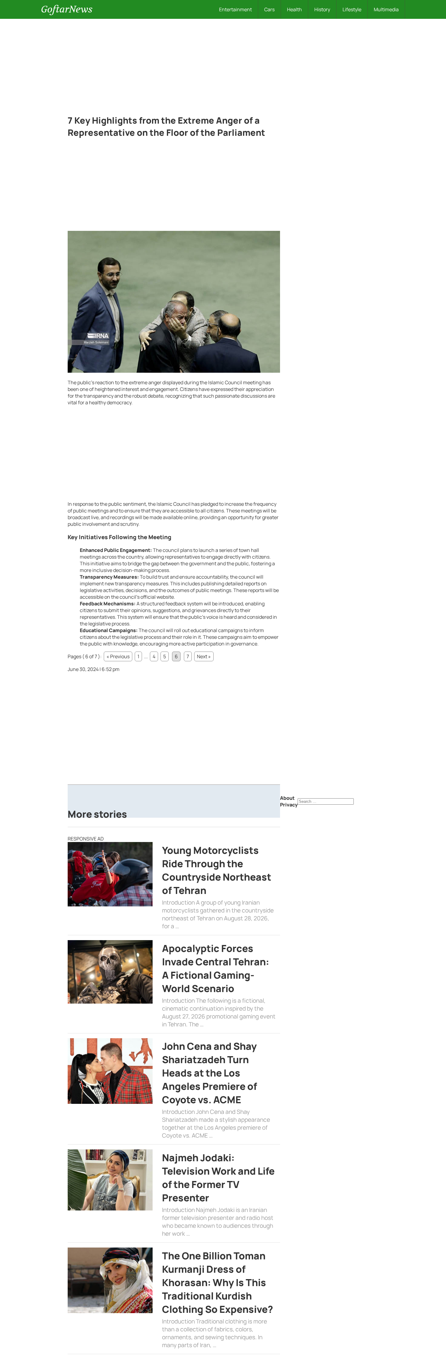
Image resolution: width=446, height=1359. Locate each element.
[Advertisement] (223, 64)
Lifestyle (352, 9)
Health (294, 9)
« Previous (118, 656)
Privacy (289, 804)
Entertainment (235, 9)
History (322, 9)
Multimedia (386, 9)
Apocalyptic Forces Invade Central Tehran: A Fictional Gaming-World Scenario (215, 968)
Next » (204, 656)
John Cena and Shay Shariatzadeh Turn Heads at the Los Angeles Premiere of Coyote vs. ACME (209, 1072)
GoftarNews (67, 9)
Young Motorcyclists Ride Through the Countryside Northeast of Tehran (216, 870)
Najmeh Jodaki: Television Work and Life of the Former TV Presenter (218, 1177)
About (287, 798)
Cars (269, 9)
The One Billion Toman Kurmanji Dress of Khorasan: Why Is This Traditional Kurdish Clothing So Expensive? (217, 1282)
